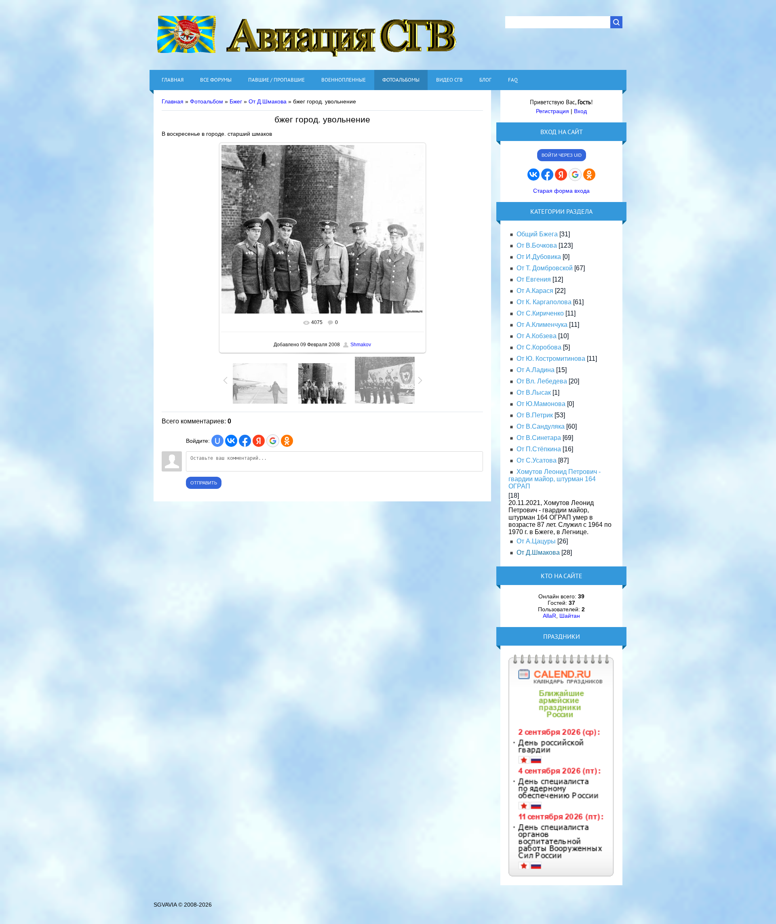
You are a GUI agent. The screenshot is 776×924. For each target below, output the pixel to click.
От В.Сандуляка (541, 426)
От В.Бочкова (537, 245)
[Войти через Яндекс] (259, 441)
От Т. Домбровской (545, 268)
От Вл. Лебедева (542, 381)
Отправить (203, 482)
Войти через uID (562, 155)
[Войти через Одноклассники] (287, 441)
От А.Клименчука (542, 324)
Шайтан (569, 615)
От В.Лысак (534, 392)
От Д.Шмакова (268, 101)
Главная (172, 101)
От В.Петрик (535, 415)
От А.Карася (535, 290)
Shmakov (360, 344)
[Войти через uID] (217, 441)
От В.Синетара (539, 437)
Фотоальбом (206, 101)
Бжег (236, 101)
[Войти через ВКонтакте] (231, 441)
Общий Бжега (537, 234)
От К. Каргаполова (544, 302)
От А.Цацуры (536, 541)
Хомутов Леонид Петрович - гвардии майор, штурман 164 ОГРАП (554, 479)
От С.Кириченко (540, 313)
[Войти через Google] (272, 440)
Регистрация (552, 111)
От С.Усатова (537, 460)
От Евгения (534, 279)
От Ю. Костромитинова (551, 358)
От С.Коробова (539, 347)
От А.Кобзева (537, 336)
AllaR (549, 615)
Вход (580, 111)
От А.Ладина (536, 369)
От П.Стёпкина (539, 449)
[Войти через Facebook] (245, 441)
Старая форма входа (561, 190)
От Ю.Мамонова (541, 403)
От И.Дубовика (539, 256)
